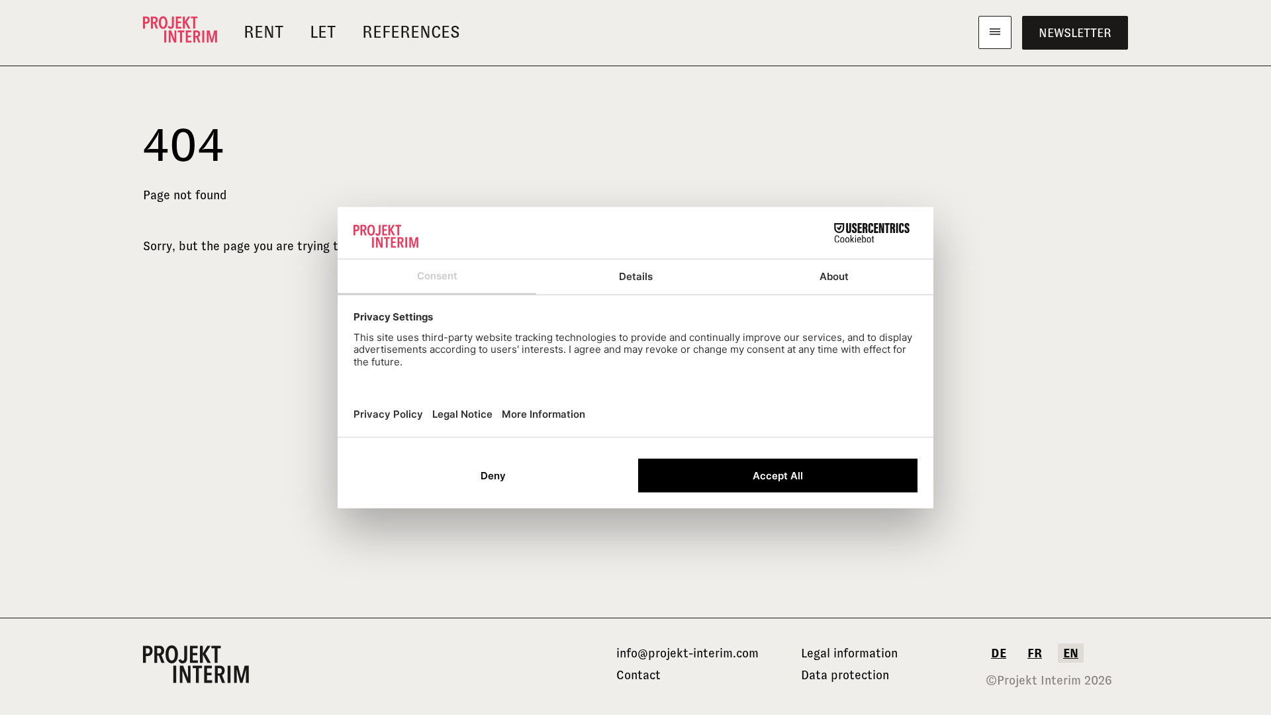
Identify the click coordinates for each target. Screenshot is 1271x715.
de (998, 653)
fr (1034, 653)
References (411, 32)
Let (323, 32)
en (1070, 653)
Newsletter (1075, 33)
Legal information (849, 653)
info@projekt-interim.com (687, 653)
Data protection (845, 675)
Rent (263, 32)
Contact (638, 675)
